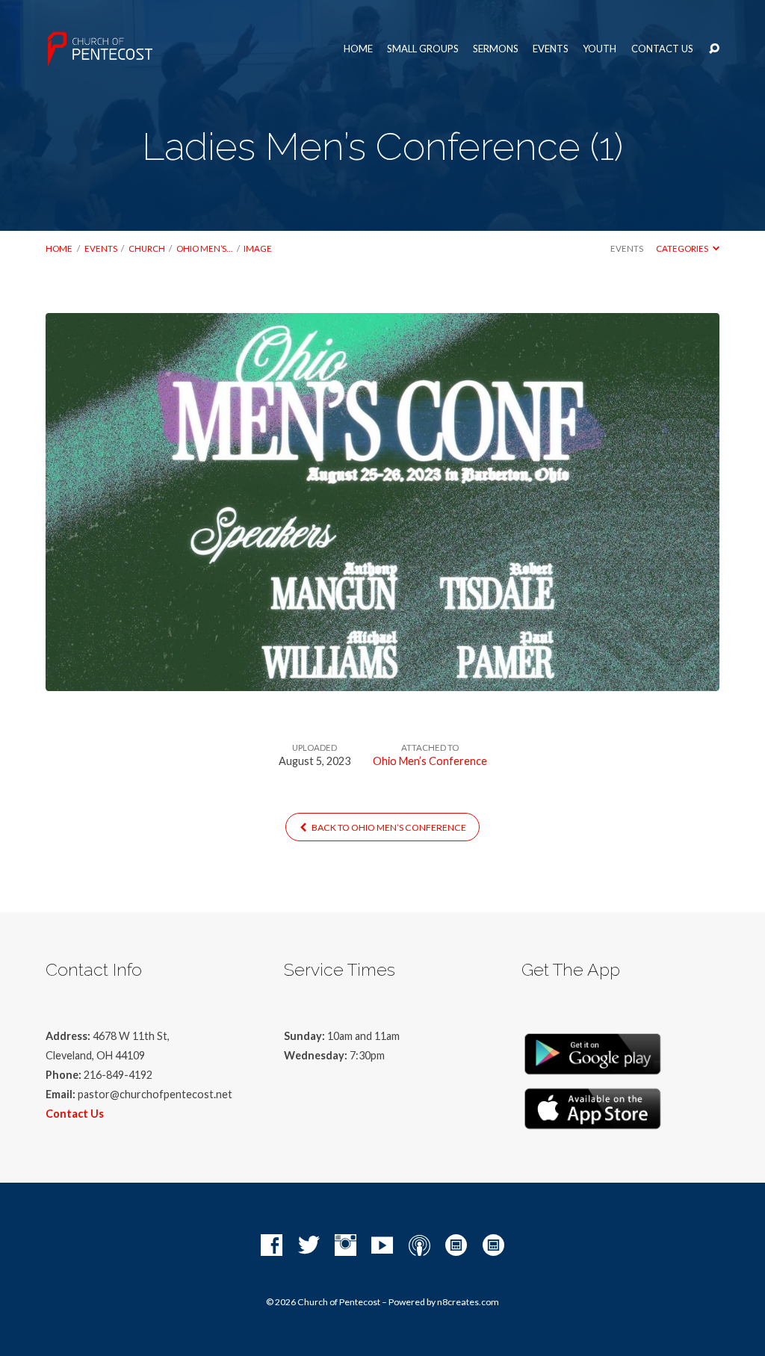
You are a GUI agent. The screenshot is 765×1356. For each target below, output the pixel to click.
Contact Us (662, 49)
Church (146, 248)
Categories (683, 248)
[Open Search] (714, 49)
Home (358, 49)
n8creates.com (468, 1301)
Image (258, 248)
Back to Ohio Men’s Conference (388, 827)
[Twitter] (309, 1246)
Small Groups (423, 49)
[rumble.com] (456, 1246)
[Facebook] (271, 1246)
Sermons (495, 49)
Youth (599, 49)
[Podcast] (419, 1246)
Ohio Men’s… (204, 248)
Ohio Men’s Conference (430, 761)
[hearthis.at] (493, 1246)
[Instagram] (345, 1246)
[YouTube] (382, 1246)
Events (551, 49)
